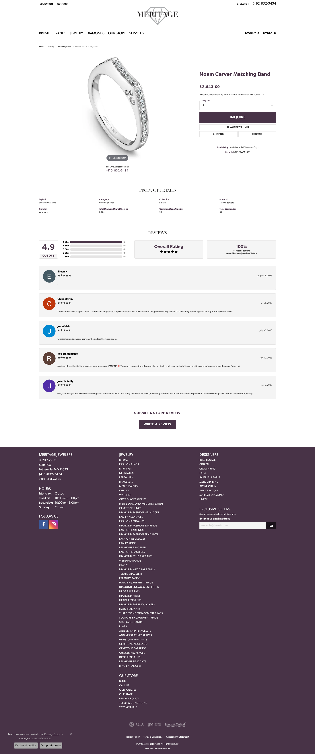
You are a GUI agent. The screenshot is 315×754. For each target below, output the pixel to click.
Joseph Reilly (65, 381)
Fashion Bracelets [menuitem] (132, 552)
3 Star (66, 249)
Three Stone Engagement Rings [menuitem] (141, 613)
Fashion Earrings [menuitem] (131, 530)
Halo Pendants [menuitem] (129, 609)
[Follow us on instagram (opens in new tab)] (53, 524)
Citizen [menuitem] (204, 464)
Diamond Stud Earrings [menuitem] (136, 556)
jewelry (51, 47)
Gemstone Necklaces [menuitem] (133, 644)
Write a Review (157, 424)
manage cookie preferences (35, 738)
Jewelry (76, 33)
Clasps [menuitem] (123, 565)
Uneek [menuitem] (203, 499)
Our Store (117, 33)
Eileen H (62, 271)
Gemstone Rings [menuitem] (130, 508)
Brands (59, 33)
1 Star (66, 257)
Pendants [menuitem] (126, 477)
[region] (117, 107)
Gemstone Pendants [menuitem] (133, 639)
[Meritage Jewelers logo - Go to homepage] (157, 16)
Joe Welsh (63, 326)
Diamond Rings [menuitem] (129, 596)
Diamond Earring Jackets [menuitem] (137, 604)
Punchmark (164, 749)
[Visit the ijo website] (154, 724)
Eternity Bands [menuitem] (129, 578)
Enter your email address (214, 519)
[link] (62, 4)
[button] (46, 4)
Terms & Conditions (133, 703)
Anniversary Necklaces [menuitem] (135, 635)
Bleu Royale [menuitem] (207, 460)
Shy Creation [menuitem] (208, 490)
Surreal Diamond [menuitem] (211, 495)
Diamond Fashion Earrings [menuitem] (138, 525)
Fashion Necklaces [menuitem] (132, 539)
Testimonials (128, 707)
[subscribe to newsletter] (271, 525)
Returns (257, 134)
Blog (122, 681)
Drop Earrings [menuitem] (129, 591)
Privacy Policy (129, 698)
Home (41, 47)
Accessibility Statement (177, 737)
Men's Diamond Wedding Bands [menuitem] (141, 504)
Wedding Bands (64, 47)
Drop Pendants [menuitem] (129, 657)
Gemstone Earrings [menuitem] (132, 648)
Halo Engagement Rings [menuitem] (136, 582)
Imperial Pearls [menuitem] (209, 477)
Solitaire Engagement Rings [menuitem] (138, 617)
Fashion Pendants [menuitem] (132, 521)
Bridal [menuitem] (123, 460)
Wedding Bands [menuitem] (130, 561)
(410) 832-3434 (117, 170)
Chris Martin (65, 299)
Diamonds (95, 33)
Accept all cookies (51, 745)
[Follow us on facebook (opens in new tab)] (43, 524)
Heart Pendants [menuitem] (130, 600)
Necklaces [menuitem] (126, 473)
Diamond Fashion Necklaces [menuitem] (139, 512)
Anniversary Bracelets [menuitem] (135, 631)
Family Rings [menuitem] (127, 543)
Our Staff (126, 694)
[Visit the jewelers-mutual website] (175, 724)
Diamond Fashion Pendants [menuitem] (138, 534)
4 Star (66, 246)
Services (136, 33)
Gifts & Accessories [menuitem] (132, 499)
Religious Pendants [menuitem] (132, 661)
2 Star (66, 253)
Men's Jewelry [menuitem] (128, 486)
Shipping (218, 134)
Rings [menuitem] (123, 626)
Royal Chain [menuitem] (207, 486)
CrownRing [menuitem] (207, 468)
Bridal (44, 33)
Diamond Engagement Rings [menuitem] (139, 587)
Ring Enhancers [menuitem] (130, 666)
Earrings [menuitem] (125, 468)
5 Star (66, 242)
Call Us (124, 685)
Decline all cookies (26, 745)
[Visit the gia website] (136, 724)
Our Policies (127, 690)
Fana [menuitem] (202, 473)
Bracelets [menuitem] (126, 482)
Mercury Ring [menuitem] (209, 482)
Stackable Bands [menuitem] (131, 622)
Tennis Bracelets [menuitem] (131, 574)
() (124, 242)
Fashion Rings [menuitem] (129, 464)
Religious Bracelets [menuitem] (133, 547)
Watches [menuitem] (125, 495)
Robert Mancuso (67, 354)
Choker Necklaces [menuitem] (132, 653)
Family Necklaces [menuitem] (131, 517)
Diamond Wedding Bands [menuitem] (137, 569)
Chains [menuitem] (124, 490)
